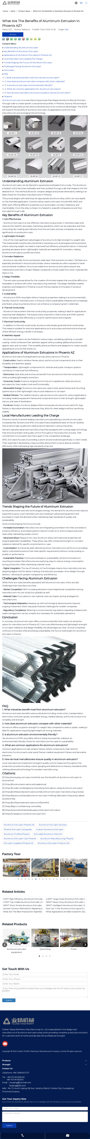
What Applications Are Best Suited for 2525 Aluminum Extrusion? (66, 912)
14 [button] (64, 879)
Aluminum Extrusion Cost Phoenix (20, 839)
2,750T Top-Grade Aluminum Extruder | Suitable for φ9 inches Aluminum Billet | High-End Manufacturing (23, 902)
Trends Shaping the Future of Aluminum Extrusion (28, 63)
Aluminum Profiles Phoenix (17, 834)
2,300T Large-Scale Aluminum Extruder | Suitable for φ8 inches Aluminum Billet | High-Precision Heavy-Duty (66, 899)
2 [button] (22, 879)
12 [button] (57, 879)
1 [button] (18, 879)
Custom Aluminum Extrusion (49, 829)
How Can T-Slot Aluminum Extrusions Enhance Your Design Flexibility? (66, 908)
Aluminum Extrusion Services (52, 825)
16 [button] (71, 879)
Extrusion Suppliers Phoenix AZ (18, 843)
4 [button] (29, 879)
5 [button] (33, 879)
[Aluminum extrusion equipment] (16, 938)
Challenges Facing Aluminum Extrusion (22, 66)
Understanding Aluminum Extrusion (21, 48)
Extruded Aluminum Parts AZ (48, 834)
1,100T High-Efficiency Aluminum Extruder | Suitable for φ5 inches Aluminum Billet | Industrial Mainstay (23, 899)
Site (66, 29)
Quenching (45, 949)
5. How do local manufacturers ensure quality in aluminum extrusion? (37, 93)
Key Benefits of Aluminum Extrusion (21, 51)
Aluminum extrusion (12, 100)
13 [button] (61, 879)
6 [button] (36, 879)
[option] (16, 868)
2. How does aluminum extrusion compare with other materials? (35, 81)
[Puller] (73, 938)
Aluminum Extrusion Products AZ (53, 843)
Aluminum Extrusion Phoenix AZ (19, 825)
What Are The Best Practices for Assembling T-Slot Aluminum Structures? (23, 912)
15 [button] (68, 879)
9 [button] (47, 879)
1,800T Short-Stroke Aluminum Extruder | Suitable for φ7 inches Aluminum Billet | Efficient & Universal (23, 905)
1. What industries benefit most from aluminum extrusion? (32, 78)
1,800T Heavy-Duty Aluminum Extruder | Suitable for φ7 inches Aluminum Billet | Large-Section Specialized (66, 902)
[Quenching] (45, 938)
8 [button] (43, 879)
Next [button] (85, 944)
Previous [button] (4, 944)
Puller (74, 949)
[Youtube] (5, 1044)
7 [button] (40, 879)
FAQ (6, 74)
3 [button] (25, 879)
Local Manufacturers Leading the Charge (23, 59)
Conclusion (9, 70)
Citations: (8, 96)
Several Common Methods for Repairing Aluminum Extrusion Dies (23, 908)
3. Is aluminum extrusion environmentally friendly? (29, 85)
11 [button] (54, 879)
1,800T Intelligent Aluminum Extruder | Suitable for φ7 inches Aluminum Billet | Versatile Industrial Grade (66, 905)
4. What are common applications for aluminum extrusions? (33, 89)
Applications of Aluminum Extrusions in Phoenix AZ (28, 55)
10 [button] (50, 879)
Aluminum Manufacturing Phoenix (56, 839)
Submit (9, 1000)
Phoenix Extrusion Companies (18, 829)
